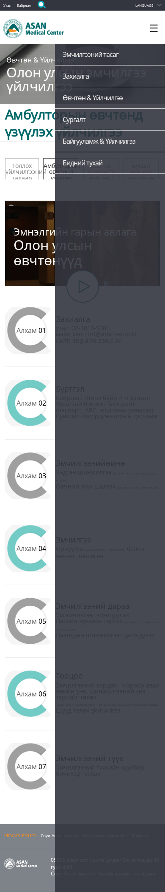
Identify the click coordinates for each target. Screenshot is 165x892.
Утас (7, 5)
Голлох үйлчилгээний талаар (22, 170)
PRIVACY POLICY (20, 835)
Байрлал (24, 5)
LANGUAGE (144, 5)
